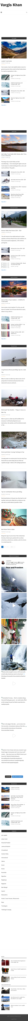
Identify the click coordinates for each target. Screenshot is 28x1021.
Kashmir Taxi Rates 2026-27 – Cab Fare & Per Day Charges (18, 325)
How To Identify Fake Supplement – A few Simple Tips (18, 961)
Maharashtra (4, 895)
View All (3, 105)
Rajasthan (3, 876)
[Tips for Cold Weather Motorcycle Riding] (14, 479)
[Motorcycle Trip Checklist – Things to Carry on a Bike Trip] (14, 397)
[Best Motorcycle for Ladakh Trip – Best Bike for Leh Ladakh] (5, 999)
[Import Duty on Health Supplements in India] (5, 971)
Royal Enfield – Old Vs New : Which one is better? (18, 989)
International (4, 857)
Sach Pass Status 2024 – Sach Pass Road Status (18, 256)
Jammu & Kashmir (5, 846)
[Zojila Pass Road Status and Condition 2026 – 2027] (5, 85)
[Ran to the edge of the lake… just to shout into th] (14, 735)
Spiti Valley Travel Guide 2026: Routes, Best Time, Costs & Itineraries (13, 154)
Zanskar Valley (4, 854)
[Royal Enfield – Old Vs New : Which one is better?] (5, 991)
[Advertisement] (14, 26)
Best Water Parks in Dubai (7, 529)
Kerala (2, 868)
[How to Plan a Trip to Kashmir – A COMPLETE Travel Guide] (14, 289)
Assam (2, 865)
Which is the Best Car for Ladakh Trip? (18, 1006)
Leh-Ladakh (4, 835)
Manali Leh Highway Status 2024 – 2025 (18, 98)
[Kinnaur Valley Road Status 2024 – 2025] (14, 219)
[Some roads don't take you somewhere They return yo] (14, 579)
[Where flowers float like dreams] (14, 631)
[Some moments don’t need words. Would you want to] (14, 657)
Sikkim (3, 861)
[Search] (26, 12)
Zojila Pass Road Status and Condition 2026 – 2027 (16, 83)
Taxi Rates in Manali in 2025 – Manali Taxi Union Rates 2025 (18, 264)
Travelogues (4, 906)
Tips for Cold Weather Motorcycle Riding (11, 492)
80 (11, 547)
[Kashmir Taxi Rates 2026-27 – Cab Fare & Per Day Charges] (5, 326)
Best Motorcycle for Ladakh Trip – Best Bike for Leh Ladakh (18, 998)
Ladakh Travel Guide (6, 61)
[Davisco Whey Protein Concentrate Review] (5, 979)
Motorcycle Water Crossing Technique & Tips (12, 452)
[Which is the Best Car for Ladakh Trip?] (5, 1007)
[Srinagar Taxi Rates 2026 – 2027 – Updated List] (5, 334)
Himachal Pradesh (5, 842)
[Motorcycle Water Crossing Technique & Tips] (14, 440)
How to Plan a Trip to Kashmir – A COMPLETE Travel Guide (13, 300)
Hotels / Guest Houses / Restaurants (10, 898)
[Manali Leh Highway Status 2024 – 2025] (5, 100)
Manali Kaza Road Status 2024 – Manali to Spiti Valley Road (17, 195)
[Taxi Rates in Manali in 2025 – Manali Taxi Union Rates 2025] (5, 265)
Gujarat (3, 891)
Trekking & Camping (6, 909)
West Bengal (4, 887)
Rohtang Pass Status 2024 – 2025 (18, 90)
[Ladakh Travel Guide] (14, 50)
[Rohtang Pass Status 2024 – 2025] (5, 92)
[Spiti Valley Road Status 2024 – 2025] (5, 181)
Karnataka (3, 872)
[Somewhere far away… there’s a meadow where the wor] (14, 709)
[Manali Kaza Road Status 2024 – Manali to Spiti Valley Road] (5, 196)
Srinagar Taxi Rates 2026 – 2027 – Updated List (18, 332)
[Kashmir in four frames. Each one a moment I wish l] (14, 761)
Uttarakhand (4, 850)
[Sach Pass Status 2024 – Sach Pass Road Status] (5, 257)
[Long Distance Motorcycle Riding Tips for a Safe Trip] (14, 357)
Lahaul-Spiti (4, 839)
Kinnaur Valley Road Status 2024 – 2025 (11, 230)
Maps (2, 902)
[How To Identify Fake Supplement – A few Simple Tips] (5, 963)
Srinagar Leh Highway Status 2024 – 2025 (18, 76)
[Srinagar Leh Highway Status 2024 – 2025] (5, 77)
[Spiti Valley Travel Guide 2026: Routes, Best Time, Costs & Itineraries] (14, 143)
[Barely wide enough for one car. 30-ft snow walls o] (14, 683)
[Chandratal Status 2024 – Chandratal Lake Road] (5, 189)
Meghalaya (4, 880)
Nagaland (3, 883)
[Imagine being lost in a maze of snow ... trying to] (14, 605)
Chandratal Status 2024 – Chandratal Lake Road (18, 187)
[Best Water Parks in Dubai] (14, 517)
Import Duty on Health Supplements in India (18, 969)
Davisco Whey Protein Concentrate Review (18, 978)
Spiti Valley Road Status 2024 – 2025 (18, 179)
